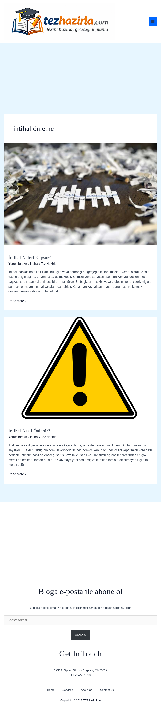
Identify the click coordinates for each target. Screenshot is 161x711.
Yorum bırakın (18, 263)
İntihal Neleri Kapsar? (29, 257)
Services (67, 689)
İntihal (34, 263)
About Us (86, 689)
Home (51, 689)
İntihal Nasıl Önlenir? (29, 430)
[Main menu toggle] (153, 21)
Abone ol (80, 635)
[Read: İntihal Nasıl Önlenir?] (80, 367)
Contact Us (107, 689)
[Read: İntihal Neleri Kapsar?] (80, 194)
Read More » (17, 301)
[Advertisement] (80, 72)
